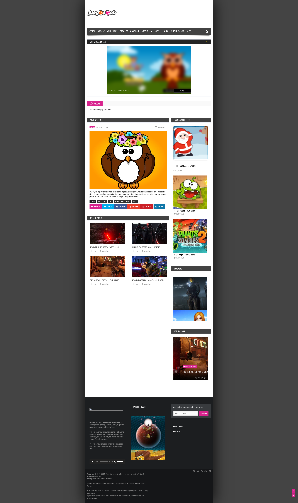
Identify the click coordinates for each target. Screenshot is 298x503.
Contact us (177, 431)
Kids (122, 202)
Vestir (145, 31)
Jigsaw (117, 202)
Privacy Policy (178, 426)
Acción (92, 31)
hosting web (91, 478)
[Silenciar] (115, 461)
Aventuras (112, 31)
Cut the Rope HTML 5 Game (184, 210)
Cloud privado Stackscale (104, 478)
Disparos (155, 31)
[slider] (120, 461)
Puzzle (135, 202)
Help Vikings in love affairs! (184, 254)
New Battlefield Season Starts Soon (104, 247)
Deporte (124, 31)
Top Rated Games (138, 406)
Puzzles (92, 127)
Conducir (134, 31)
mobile (128, 202)
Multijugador (177, 31)
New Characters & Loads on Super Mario (148, 280)
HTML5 (110, 202)
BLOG (189, 31)
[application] (107, 461)
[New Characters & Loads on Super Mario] (149, 266)
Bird (99, 202)
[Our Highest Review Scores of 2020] (149, 233)
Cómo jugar (95, 103)
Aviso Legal (97, 476)
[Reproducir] (92, 461)
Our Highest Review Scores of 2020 (146, 247)
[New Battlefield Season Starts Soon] (107, 233)
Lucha (165, 31)
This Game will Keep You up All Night (104, 280)
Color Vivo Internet (112, 474)
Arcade (101, 31)
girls (104, 202)
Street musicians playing (184, 165)
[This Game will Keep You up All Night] (107, 266)
